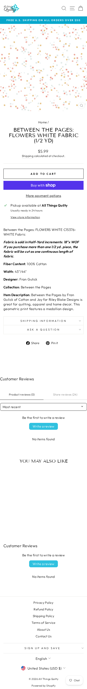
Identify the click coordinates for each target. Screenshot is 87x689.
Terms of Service (43, 623)
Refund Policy (43, 609)
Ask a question (43, 329)
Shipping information (43, 320)
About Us (43, 629)
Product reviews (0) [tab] (22, 394)
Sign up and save (42, 648)
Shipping (27, 156)
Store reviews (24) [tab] (65, 394)
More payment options (43, 195)
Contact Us (43, 636)
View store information (25, 217)
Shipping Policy (43, 616)
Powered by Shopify (43, 685)
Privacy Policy (43, 603)
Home (42, 122)
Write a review (43, 426)
